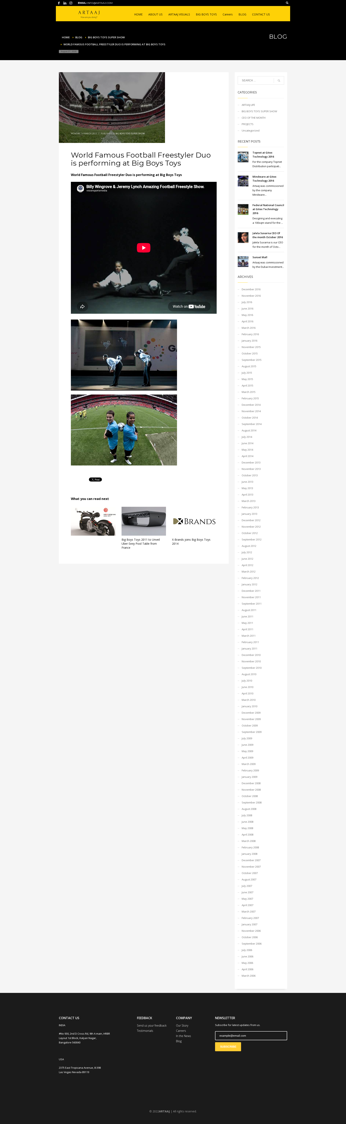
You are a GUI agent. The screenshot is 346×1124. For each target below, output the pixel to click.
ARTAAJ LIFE (248, 105)
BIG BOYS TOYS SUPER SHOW (130, 133)
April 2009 (247, 757)
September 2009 (252, 732)
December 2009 (251, 712)
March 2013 (248, 501)
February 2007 (250, 918)
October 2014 (250, 417)
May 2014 (247, 449)
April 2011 (247, 629)
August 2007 (249, 879)
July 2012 (247, 552)
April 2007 (247, 905)
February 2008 (250, 847)
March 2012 (248, 571)
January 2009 (249, 777)
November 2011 (251, 597)
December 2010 (251, 655)
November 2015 (251, 347)
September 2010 (252, 668)
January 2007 (249, 924)
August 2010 (249, 674)
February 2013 (250, 507)
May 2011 (247, 623)
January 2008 (249, 854)
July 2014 (247, 437)
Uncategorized (251, 130)
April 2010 (247, 693)
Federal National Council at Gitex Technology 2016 (268, 209)
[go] (279, 80)
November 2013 (251, 469)
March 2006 (248, 975)
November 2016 (251, 295)
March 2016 (248, 328)
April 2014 (247, 456)
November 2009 (251, 719)
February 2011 (250, 642)
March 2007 (248, 911)
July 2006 (247, 950)
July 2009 (247, 738)
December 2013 (251, 462)
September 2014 (252, 424)
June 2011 (247, 616)
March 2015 (248, 392)
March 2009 (248, 764)
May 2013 (247, 488)
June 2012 (247, 558)
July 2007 (247, 886)
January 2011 (249, 648)
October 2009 (250, 725)
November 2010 (251, 661)
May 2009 (247, 751)
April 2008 (247, 834)
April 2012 (247, 565)
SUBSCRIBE (228, 1046)
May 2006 (247, 963)
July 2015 (247, 372)
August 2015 (249, 366)
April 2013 (247, 494)
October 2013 (250, 475)
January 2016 (249, 340)
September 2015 (252, 360)
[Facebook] (59, 3)
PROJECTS (247, 124)
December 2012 (251, 520)
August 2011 (249, 610)
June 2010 (247, 687)
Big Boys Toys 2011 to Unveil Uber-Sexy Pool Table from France (141, 543)
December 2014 (251, 405)
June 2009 (247, 745)
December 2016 (251, 289)
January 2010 (249, 706)
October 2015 (250, 353)
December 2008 (251, 783)
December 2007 (251, 860)
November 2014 (251, 411)
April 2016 (247, 321)
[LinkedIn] (65, 3)
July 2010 (247, 680)
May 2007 (247, 898)
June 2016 (247, 308)
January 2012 (249, 584)
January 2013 (249, 514)
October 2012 (250, 533)
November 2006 (251, 931)
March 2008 (248, 841)
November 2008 (251, 789)
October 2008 (250, 796)
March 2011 (248, 635)
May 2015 (247, 379)
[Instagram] (71, 3)
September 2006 (252, 943)
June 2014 (247, 443)
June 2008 (247, 822)
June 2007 (247, 892)
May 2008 (247, 828)
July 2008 (247, 815)
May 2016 (247, 315)
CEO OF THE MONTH (254, 117)
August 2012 (249, 546)
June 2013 (247, 482)
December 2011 (251, 591)
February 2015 (250, 398)
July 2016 (247, 302)
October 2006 (250, 937)
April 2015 (247, 385)
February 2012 (250, 578)
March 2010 (248, 700)
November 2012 (251, 526)
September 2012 (252, 539)
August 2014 (249, 430)
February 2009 (250, 770)
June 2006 (247, 956)
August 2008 (249, 809)
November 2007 (251, 866)
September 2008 (252, 802)
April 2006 (247, 969)
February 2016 (250, 334)
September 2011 (252, 603)
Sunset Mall (259, 257)
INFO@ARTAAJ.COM (100, 2)
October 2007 (250, 873)
